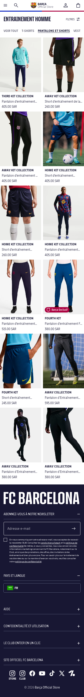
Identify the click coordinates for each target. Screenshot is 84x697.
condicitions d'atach (50, 542)
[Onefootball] (71, 673)
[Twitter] (61, 673)
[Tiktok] (52, 673)
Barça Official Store (47, 687)
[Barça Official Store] (42, 5)
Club (22, 678)
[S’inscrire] (73, 528)
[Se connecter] (65, 5)
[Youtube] (42, 673)
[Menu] (5, 5)
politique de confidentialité (28, 561)
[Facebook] (32, 673)
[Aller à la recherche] (16, 5)
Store (12, 678)
